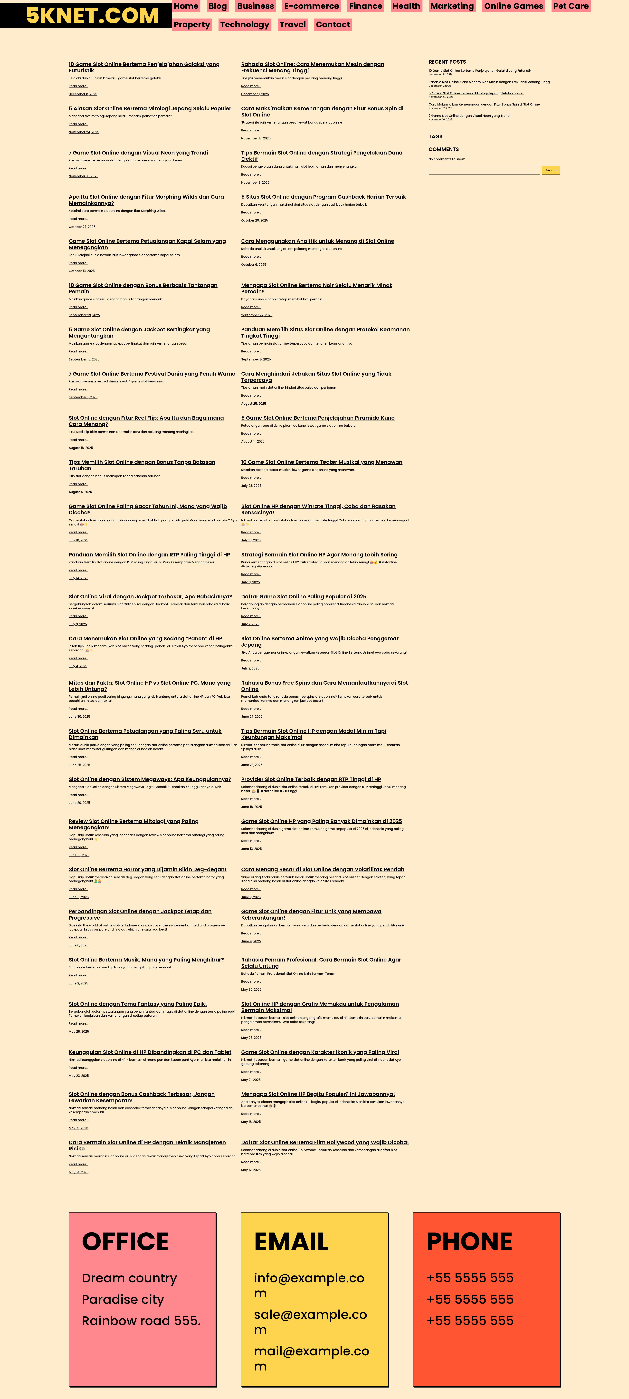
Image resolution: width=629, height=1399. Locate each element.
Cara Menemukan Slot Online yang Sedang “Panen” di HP (145, 638)
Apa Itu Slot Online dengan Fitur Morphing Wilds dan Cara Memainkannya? (146, 200)
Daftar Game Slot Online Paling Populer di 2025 (303, 596)
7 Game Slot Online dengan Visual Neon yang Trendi (138, 153)
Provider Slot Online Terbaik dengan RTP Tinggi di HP (311, 779)
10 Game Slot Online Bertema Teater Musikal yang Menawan (321, 462)
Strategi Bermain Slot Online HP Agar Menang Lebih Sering (319, 555)
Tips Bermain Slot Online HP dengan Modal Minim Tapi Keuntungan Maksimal (313, 734)
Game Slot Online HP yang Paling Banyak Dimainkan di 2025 (321, 821)
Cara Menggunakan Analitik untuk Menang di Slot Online (317, 241)
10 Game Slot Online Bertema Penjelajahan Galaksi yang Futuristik (144, 67)
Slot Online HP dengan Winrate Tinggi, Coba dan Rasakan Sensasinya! (318, 509)
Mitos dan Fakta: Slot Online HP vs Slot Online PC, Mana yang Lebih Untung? (150, 686)
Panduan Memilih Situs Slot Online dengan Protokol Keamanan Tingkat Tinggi (325, 332)
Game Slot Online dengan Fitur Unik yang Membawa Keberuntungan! (311, 914)
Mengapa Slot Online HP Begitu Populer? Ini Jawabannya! (318, 1094)
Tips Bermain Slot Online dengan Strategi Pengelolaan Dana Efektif (322, 156)
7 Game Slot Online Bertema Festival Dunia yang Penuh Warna (152, 374)
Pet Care (571, 6)
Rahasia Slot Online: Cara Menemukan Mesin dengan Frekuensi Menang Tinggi (312, 67)
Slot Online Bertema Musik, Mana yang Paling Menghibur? (146, 960)
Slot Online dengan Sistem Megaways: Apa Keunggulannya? (150, 779)
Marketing (452, 6)
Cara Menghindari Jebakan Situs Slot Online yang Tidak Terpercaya (316, 377)
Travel (293, 24)
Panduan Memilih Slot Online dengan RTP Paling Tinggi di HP (149, 555)
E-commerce (311, 6)
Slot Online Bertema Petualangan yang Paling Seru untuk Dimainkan (145, 734)
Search (551, 170)
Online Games (513, 6)
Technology (244, 24)
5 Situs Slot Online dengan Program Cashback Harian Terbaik (323, 197)
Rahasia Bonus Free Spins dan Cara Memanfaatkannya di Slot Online (324, 686)
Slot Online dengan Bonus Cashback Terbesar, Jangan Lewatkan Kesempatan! (142, 1097)
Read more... (78, 86)
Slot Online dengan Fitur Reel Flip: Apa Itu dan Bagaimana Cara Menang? (146, 421)
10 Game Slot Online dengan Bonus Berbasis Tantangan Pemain (143, 288)
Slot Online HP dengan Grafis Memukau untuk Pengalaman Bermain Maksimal (320, 1007)
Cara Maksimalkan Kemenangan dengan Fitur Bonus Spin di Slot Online (322, 111)
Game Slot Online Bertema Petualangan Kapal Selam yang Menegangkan (147, 244)
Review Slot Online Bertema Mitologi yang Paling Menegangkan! (134, 824)
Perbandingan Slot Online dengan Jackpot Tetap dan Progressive (140, 914)
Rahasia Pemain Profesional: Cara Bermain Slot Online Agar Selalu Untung (321, 963)
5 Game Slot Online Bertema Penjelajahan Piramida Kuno (318, 418)
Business (255, 6)
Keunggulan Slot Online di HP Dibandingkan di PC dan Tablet (150, 1052)
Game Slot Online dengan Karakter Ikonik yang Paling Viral (320, 1052)
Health (406, 6)
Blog (218, 6)
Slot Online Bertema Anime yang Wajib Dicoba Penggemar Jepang (320, 641)
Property (192, 24)
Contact (333, 24)
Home (186, 6)
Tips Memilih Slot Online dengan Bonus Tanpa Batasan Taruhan (142, 465)
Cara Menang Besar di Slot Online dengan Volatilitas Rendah (322, 869)
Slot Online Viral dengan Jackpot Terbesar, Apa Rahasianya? (150, 596)
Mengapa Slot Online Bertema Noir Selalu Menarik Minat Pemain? (316, 288)
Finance (365, 6)
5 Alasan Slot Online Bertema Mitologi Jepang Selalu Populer (150, 108)
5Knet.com (92, 15)
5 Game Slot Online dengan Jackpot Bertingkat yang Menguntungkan (139, 332)
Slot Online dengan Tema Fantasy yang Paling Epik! (138, 1004)
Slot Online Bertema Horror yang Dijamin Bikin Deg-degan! (148, 869)
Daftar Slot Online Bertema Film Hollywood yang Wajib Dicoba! (325, 1142)
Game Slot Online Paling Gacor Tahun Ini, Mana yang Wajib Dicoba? (148, 509)
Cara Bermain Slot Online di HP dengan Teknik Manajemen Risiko (147, 1145)
